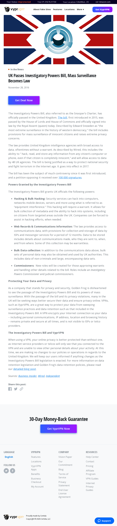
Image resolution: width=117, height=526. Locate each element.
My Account (37, 486)
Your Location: (69, 2)
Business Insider (27, 376)
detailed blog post (24, 369)
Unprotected (24, 2)
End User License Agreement (64, 493)
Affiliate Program (90, 472)
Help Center (92, 456)
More (79, 9)
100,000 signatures (70, 177)
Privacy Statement (64, 483)
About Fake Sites (42, 9)
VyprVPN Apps (36, 467)
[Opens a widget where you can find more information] (104, 521)
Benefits (35, 474)
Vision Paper (65, 456)
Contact (90, 461)
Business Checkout (36, 480)
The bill (62, 117)
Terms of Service (63, 475)
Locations (69, 9)
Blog (60, 469)
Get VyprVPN (102, 9)
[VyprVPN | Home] (15, 10)
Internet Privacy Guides (90, 487)
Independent (53, 376)
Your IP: (41, 2)
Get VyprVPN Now (58, 428)
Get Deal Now (24, 100)
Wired (41, 376)
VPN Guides (92, 478)
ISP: (97, 2)
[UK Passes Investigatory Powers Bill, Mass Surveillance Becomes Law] (58, 39)
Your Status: (12, 2)
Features (57, 9)
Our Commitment (65, 463)
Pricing (89, 466)
